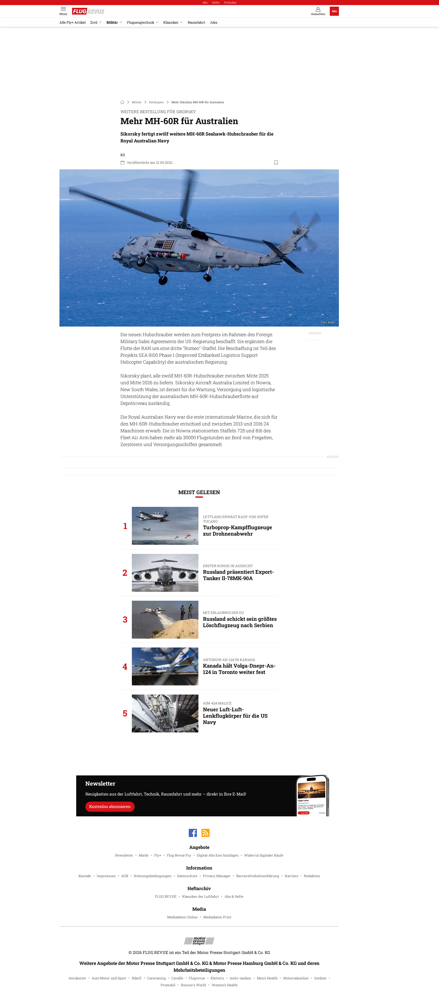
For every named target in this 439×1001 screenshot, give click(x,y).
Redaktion (312, 876)
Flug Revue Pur (179, 855)
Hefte (216, 2)
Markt (144, 855)
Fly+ (157, 855)
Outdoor (320, 978)
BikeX (137, 978)
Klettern (217, 978)
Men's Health (267, 978)
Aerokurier (77, 978)
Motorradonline (295, 978)
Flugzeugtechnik (140, 22)
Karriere (291, 876)
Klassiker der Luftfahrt (200, 896)
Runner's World (193, 985)
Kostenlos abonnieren (110, 806)
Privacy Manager (217, 876)
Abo (205, 2)
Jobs (213, 22)
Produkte (230, 2)
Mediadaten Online (182, 917)
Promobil (168, 985)
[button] (199, 248)
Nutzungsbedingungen (152, 876)
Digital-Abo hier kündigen (218, 855)
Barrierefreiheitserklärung (257, 876)
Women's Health (225, 985)
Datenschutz (187, 876)
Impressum (106, 876)
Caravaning (156, 978)
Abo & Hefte (234, 896)
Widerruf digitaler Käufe (263, 855)
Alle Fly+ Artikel (72, 22)
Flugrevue (197, 978)
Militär (112, 22)
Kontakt (85, 876)
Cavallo (177, 978)
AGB (124, 876)
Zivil (93, 22)
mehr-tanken (240, 978)
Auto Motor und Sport (109, 978)
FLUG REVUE (166, 896)
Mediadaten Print (217, 917)
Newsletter (124, 855)
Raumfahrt (196, 22)
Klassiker (171, 22)
